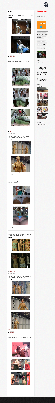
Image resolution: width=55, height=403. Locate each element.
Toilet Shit (42, 47)
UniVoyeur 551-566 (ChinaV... (40, 112)
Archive (37, 122)
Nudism (43, 41)
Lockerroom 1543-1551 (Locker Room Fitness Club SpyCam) (20, 15)
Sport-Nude (41, 79)
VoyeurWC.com (10, 2)
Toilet (37, 47)
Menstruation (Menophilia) (40, 38)
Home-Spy (42, 64)
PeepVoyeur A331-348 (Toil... (40, 99)
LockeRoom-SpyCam (12, 56)
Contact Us (11, 8)
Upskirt (42, 48)
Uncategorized (38, 48)
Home (7, 8)
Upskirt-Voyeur (39, 81)
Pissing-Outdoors (44, 70)
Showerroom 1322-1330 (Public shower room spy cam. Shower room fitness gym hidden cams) (20, 277)
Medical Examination (39, 37)
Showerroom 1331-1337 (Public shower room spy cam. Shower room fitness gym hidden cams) (19, 137)
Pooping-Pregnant (44, 73)
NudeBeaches (38, 41)
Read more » (20, 53)
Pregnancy (40, 75)
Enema (37, 34)
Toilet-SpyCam (42, 80)
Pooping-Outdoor (39, 73)
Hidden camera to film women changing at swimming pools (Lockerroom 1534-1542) (19, 338)
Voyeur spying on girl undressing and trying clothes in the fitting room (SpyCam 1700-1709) (20, 235)
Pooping (40, 72)
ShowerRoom (43, 44)
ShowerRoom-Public (12, 175)
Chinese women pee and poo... (40, 86)
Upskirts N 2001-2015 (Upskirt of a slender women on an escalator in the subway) (20, 181)
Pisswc (38, 72)
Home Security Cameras (43, 34)
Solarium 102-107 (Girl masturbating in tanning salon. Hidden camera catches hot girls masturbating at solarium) (20, 63)
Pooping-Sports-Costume (40, 74)
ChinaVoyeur (39, 63)
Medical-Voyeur (41, 68)
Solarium (11, 131)
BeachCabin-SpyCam (40, 62)
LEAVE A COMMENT (13, 58)
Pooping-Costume (45, 72)
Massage (41, 67)
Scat (44, 75)
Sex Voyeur (38, 44)
